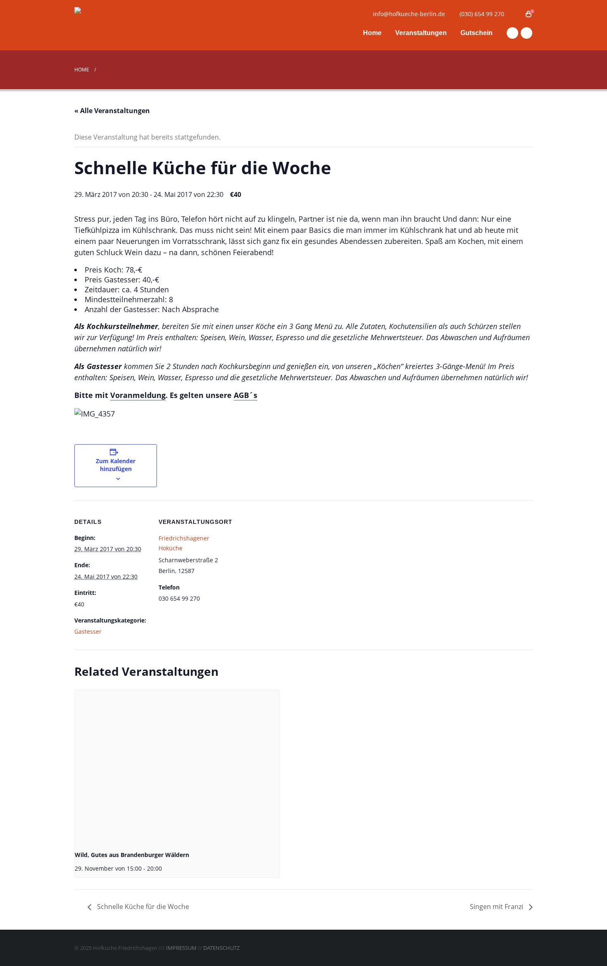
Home (372, 32)
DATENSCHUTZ (221, 948)
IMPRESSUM (181, 948)
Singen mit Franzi (497, 906)
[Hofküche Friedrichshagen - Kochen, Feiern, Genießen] (126, 25)
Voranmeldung (138, 395)
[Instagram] (526, 33)
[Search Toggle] (515, 14)
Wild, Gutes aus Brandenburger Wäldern (132, 855)
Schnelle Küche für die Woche (142, 906)
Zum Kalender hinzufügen (115, 465)
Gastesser (88, 631)
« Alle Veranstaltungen (112, 110)
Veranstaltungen (421, 32)
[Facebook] (512, 33)
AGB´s (245, 395)
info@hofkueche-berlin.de (409, 14)
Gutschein (476, 32)
